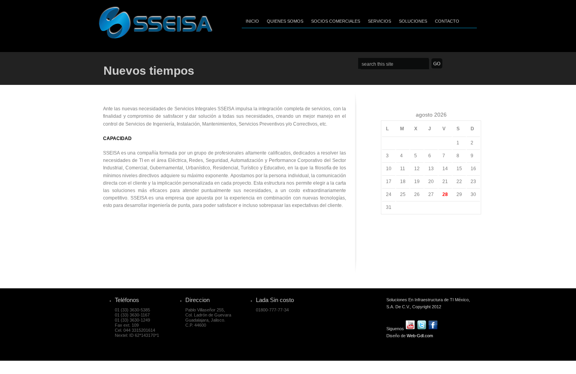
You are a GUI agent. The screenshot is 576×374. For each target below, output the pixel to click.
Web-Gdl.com (420, 335)
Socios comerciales (335, 21)
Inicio (252, 21)
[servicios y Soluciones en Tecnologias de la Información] (155, 37)
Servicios (379, 21)
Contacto (447, 21)
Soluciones (413, 21)
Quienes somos (285, 21)
